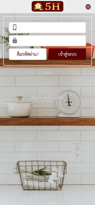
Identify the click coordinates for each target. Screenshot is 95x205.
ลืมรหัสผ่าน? (28, 54)
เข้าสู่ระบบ (67, 54)
